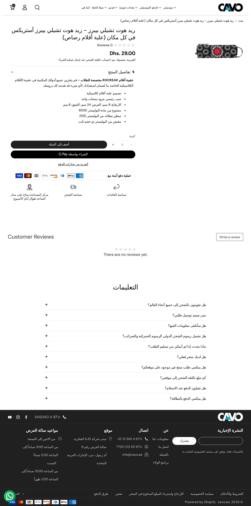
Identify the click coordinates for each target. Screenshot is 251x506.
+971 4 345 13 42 (130, 439)
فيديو (111, 7)
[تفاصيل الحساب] (24, 7)
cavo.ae (224, 502)
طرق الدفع (101, 494)
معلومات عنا (160, 439)
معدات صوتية (127, 7)
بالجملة (164, 455)
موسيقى (168, 7)
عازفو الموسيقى (148, 7)
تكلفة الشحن (93, 60)
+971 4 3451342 (48, 417)
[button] (169, 7)
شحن (118, 494)
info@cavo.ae (132, 455)
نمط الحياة (98, 7)
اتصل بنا (163, 447)
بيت (240, 20)
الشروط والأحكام (232, 494)
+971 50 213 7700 (129, 447)
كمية (132, 136)
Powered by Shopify (200, 502)
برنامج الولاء (161, 462)
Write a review (229, 237)
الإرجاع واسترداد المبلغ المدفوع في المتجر (156, 494)
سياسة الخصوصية (202, 494)
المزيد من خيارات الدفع (73, 164)
